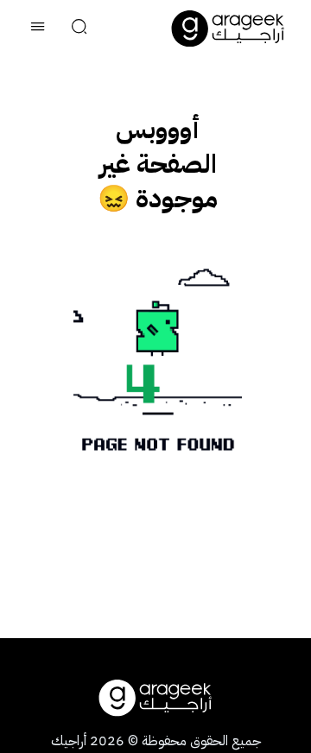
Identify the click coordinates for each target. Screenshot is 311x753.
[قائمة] (38, 28)
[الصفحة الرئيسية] (228, 28)
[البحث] (79, 28)
